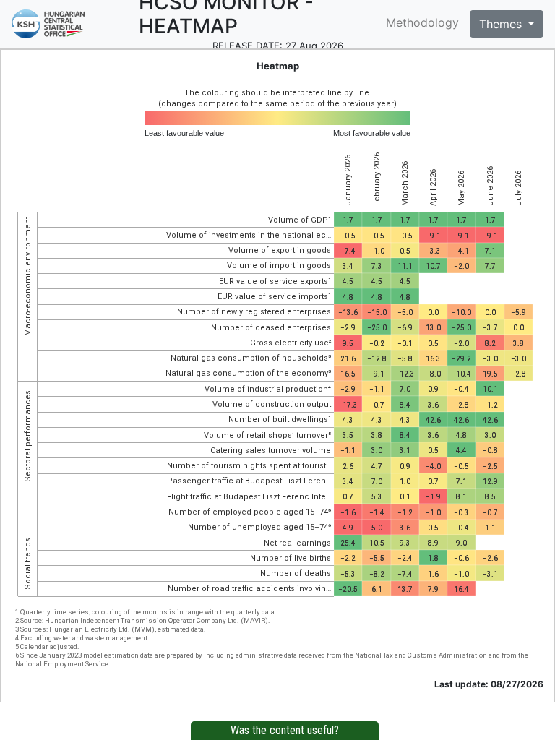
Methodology (422, 22)
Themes (502, 24)
